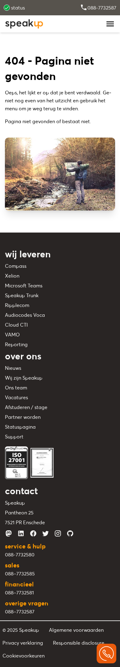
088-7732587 (101, 8)
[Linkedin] (21, 533)
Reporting (16, 344)
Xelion (12, 276)
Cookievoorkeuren (23, 656)
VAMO (12, 335)
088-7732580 (19, 554)
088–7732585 (20, 573)
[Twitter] (45, 533)
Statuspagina (20, 427)
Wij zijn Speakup (23, 378)
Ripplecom (17, 305)
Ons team (16, 388)
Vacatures (16, 397)
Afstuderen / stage (26, 407)
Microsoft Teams (23, 285)
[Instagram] (58, 533)
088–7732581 (19, 592)
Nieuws (13, 368)
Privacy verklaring (22, 643)
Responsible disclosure (78, 643)
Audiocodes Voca (25, 315)
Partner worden (23, 417)
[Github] (70, 533)
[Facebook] (33, 533)
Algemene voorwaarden (76, 630)
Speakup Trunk (21, 295)
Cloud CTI (16, 325)
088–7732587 (19, 611)
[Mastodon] (8, 533)
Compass (15, 266)
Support (14, 437)
